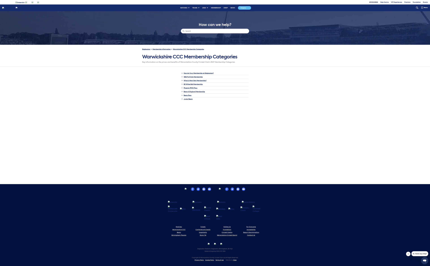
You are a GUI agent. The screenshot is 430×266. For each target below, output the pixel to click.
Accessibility (251, 230)
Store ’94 (203, 235)
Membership (216, 8)
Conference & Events (203, 230)
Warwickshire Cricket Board (227, 235)
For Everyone (251, 227)
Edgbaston (146, 49)
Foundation (227, 230)
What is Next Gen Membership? (195, 81)
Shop (226, 8)
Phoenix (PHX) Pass (190, 88)
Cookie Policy (209, 260)
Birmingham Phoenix (179, 235)
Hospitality (203, 232)
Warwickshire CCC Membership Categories (188, 49)
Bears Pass (187, 95)
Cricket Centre (227, 232)
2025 (204, 8)
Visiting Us (227, 227)
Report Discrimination (251, 232)
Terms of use (219, 260)
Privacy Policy (199, 260)
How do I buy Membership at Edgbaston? (199, 73)
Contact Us (251, 235)
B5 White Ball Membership (193, 84)
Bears (179, 232)
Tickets (243, 8)
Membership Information (162, 49)
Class (234, 260)
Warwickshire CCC (179, 230)
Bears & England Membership (194, 92)
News (232, 8)
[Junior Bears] (373, 2)
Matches (183, 8)
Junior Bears (188, 99)
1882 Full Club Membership (193, 77)
